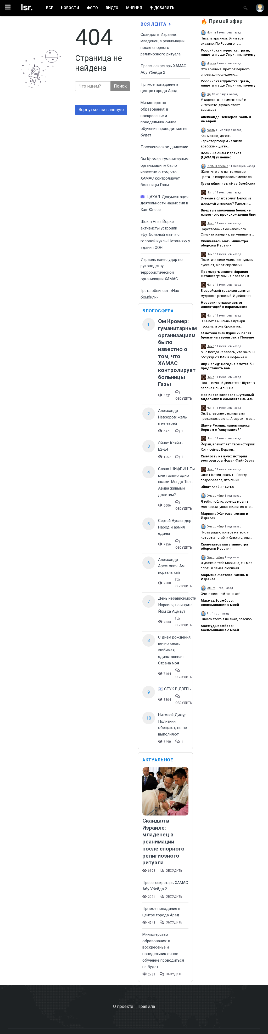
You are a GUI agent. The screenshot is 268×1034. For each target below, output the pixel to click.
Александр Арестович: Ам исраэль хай (171, 566)
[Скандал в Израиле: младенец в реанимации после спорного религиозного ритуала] (165, 792)
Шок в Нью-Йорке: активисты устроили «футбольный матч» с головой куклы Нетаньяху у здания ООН (165, 234)
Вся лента (154, 24)
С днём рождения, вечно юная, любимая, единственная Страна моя (174, 650)
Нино (210, 192)
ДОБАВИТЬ (163, 8)
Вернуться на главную (101, 109)
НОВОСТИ (70, 8)
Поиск (120, 86)
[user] (260, 8)
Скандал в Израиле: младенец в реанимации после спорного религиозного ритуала (163, 842)
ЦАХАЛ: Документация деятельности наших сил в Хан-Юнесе (164, 203)
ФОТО (92, 8)
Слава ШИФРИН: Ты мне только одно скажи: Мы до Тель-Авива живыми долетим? (176, 482)
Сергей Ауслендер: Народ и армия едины (175, 527)
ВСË (49, 8)
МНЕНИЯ (134, 8)
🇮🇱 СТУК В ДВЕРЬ (174, 689)
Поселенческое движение (164, 147)
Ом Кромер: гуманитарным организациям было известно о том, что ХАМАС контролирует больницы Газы (164, 172)
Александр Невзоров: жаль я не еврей (172, 417)
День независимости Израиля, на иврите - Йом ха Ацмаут (177, 604)
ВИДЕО (112, 8)
